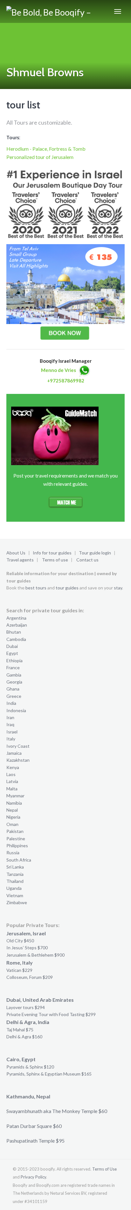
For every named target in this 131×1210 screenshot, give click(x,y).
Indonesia (16, 710)
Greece (13, 696)
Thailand (15, 881)
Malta (11, 788)
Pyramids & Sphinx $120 (30, 1066)
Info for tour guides (52, 552)
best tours (35, 587)
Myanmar (15, 795)
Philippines (17, 845)
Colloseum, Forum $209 (29, 977)
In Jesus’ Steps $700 (27, 947)
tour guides (67, 587)
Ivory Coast (18, 746)
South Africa (18, 860)
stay (118, 587)
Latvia (12, 781)
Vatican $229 (19, 970)
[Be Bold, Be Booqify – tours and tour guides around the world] (49, 11)
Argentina (16, 618)
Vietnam (14, 895)
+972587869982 (65, 380)
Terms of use (55, 559)
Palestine (15, 838)
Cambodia (16, 639)
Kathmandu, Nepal (28, 1096)
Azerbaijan (16, 625)
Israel (11, 731)
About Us (15, 552)
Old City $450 (20, 940)
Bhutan (13, 632)
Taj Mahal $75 (19, 1029)
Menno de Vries (58, 370)
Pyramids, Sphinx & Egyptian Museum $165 (49, 1073)
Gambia (13, 674)
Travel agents (20, 559)
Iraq (10, 724)
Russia (12, 852)
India (11, 703)
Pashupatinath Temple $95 (35, 1141)
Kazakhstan (18, 760)
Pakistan (15, 831)
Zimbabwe (16, 902)
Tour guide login (95, 552)
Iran (10, 717)
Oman (12, 824)
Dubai (12, 646)
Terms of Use (104, 1169)
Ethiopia (14, 660)
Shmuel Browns (45, 72)
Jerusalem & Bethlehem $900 (35, 955)
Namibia (14, 803)
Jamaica (14, 753)
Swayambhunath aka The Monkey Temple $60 (56, 1111)
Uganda (14, 888)
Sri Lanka (15, 867)
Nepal (12, 810)
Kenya (12, 767)
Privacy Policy (33, 1176)
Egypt (12, 653)
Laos (11, 774)
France (13, 667)
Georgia (14, 681)
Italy (10, 738)
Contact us (87, 559)
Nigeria (13, 817)
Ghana (12, 688)
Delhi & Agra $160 (24, 1036)
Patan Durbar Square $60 (34, 1126)
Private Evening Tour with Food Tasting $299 (51, 1014)
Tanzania (15, 874)
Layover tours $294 (25, 1007)
